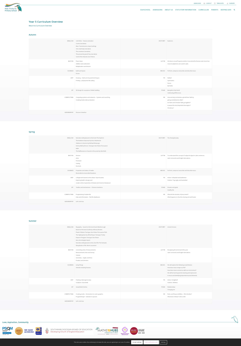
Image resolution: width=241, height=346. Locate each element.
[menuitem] (197, 3)
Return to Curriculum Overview (40, 26)
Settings (163, 342)
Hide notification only (151, 342)
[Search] (234, 10)
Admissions (197, 3)
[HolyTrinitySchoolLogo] (17, 7)
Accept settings (137, 342)
